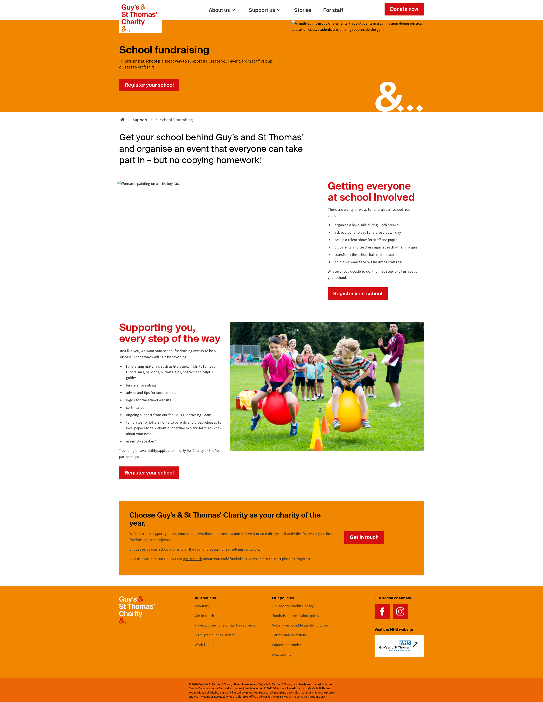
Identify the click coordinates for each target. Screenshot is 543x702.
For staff (333, 10)
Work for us (204, 644)
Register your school (149, 85)
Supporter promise (287, 644)
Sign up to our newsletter (215, 634)
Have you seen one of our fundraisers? (225, 625)
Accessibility (281, 654)
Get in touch (364, 537)
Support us (262, 10)
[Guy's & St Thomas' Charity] (139, 7)
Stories (302, 10)
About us (219, 10)
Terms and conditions (289, 634)
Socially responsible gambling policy (300, 625)
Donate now (404, 9)
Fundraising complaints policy (295, 615)
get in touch (192, 558)
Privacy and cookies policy (292, 605)
